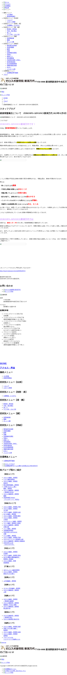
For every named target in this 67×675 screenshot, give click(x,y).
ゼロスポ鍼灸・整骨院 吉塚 (12, 632)
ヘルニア (10, 20)
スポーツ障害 (11, 22)
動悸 (8, 49)
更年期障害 (10, 58)
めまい (9, 67)
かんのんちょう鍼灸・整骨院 (12, 521)
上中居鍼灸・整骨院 (9, 581)
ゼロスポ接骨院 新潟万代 (11, 619)
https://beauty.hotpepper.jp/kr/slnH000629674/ (12, 271)
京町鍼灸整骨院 (8, 530)
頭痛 (8, 51)
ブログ (5, 74)
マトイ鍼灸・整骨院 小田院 (12, 523)
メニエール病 (11, 69)
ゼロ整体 (10, 14)
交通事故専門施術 (12, 72)
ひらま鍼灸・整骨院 (9, 535)
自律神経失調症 (12, 52)
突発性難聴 (10, 47)
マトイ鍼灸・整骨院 (9, 528)
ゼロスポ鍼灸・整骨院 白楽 (12, 512)
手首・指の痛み (12, 31)
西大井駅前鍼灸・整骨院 (11, 485)
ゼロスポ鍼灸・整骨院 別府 (12, 626)
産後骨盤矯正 (11, 16)
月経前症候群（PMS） (14, 60)
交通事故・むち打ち (13, 25)
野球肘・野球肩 (12, 29)
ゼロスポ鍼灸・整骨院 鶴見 (12, 516)
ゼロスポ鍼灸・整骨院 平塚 (12, 537)
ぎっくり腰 (10, 42)
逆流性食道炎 (11, 62)
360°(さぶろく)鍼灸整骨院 (11, 570)
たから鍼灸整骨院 (9, 479)
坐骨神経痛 (10, 38)
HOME (5, 98)
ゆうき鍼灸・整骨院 (9, 514)
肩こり (9, 32)
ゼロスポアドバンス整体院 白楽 (13, 539)
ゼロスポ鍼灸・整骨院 (10, 477)
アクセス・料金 (7, 368)
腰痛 (8, 40)
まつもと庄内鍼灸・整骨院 (11, 588)
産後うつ (10, 56)
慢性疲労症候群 (12, 45)
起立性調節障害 (12, 63)
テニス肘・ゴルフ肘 (13, 34)
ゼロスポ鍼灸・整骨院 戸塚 (12, 507)
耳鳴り (9, 54)
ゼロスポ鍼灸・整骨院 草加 (12, 555)
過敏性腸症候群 (12, 65)
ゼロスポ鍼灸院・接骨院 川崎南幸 (14, 541)
